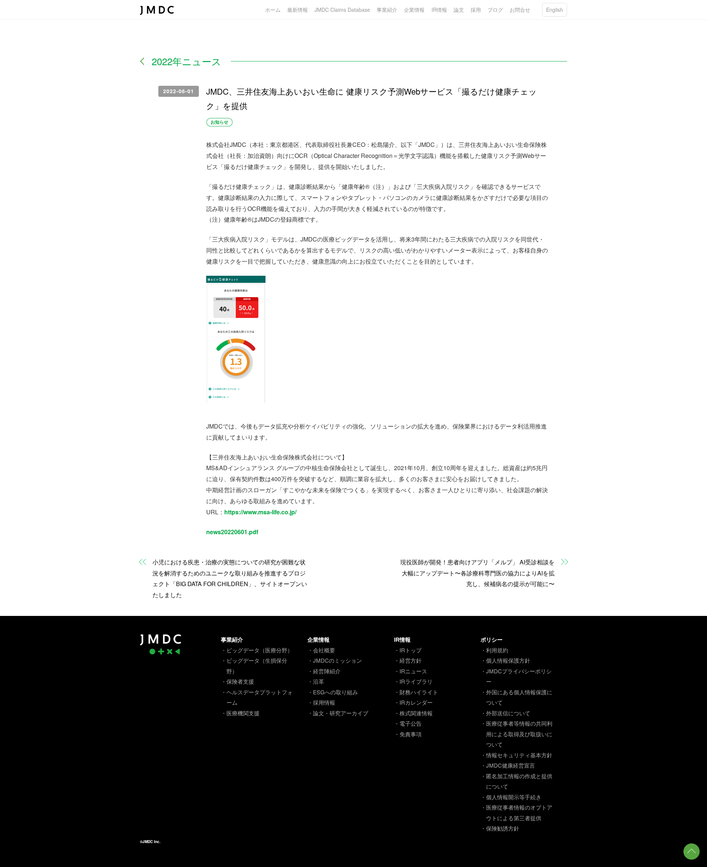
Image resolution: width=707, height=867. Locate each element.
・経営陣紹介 (324, 671)
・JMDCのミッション (334, 660)
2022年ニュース (186, 61)
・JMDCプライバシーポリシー (516, 676)
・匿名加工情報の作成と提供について (516, 781)
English (554, 9)
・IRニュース (410, 671)
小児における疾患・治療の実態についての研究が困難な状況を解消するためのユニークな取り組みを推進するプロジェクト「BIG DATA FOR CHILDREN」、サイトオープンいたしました (229, 578)
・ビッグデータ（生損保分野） (254, 665)
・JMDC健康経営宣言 (508, 765)
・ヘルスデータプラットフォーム (257, 697)
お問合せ (520, 9)
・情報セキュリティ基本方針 (516, 755)
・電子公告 (408, 723)
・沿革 (315, 681)
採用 (476, 9)
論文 (459, 9)
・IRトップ (408, 650)
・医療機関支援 (240, 713)
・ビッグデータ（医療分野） (257, 650)
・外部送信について (505, 713)
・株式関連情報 (413, 713)
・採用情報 (321, 702)
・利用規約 (494, 650)
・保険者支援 (237, 681)
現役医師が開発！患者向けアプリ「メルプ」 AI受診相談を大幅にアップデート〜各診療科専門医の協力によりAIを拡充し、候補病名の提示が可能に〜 (477, 573)
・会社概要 (321, 650)
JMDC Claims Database (342, 9)
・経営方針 (408, 660)
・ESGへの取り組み (332, 692)
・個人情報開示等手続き (511, 797)
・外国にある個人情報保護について (516, 697)
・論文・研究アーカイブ (337, 713)
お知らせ (219, 122)
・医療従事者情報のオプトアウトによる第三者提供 (516, 812)
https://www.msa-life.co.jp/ (260, 512)
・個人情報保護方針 (505, 660)
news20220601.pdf (232, 532)
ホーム (273, 9)
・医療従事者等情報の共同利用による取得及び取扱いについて (516, 733)
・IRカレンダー (413, 702)
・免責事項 (408, 734)
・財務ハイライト (416, 692)
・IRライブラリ (413, 681)
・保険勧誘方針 (500, 828)
